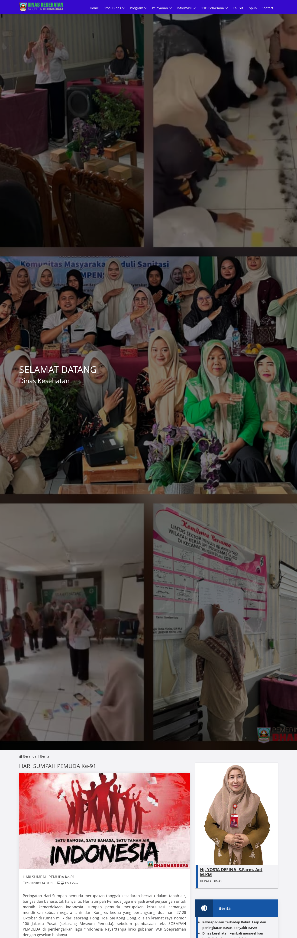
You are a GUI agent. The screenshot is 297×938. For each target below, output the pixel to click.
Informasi (185, 8)
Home (94, 8)
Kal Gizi (238, 8)
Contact (267, 8)
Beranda (29, 756)
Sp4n (253, 8)
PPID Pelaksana (212, 8)
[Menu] (275, 8)
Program (137, 8)
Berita (44, 756)
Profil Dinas (112, 8)
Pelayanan (160, 8)
